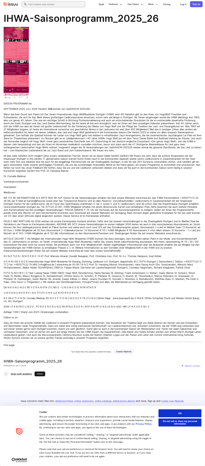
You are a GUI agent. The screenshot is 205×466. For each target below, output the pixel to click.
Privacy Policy (144, 424)
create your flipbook (172, 400)
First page (9, 345)
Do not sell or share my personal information (180, 422)
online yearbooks (83, 400)
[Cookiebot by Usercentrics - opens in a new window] (19, 460)
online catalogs (103, 400)
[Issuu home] (10, 4)
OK (180, 413)
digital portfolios (64, 400)
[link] (101, 4)
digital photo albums (124, 400)
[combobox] (56, 4)
